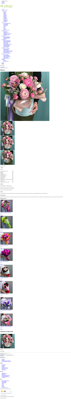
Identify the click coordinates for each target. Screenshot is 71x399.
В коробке (3, 374)
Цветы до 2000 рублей (7, 37)
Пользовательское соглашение (6, 360)
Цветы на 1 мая (6, 42)
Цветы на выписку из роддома (8, 51)
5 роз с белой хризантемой (4, 277)
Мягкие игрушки (6, 61)
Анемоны (5, 21)
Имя (1, 353)
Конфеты (5, 60)
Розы (2, 22)
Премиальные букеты (7, 38)
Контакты (3, 3)
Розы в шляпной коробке (7, 23)
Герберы (5, 13)
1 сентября (3, 365)
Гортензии (5, 17)
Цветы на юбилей (6, 49)
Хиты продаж (4, 364)
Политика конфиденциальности (6, 361)
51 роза (5, 28)
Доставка (3, 1)
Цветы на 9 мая (6, 43)
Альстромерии (6, 18)
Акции (3, 9)
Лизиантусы (5, 16)
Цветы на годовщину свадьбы (8, 50)
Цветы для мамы (6, 54)
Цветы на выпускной (7, 45)
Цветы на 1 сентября (6, 48)
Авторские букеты (6, 32)
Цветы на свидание (6, 52)
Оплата (3, 2)
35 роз (4, 27)
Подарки (3, 59)
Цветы (3, 10)
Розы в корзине (6, 24)
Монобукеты (5, 31)
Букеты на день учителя (7, 40)
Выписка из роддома (5, 368)
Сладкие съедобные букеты (6, 376)
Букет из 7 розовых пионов (4, 261)
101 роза (5, 29)
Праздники (3, 39)
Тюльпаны (5, 11)
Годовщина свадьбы (5, 367)
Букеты (3, 30)
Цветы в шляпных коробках (7, 33)
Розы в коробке (4, 381)
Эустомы (5, 19)
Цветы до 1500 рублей (7, 36)
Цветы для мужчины (6, 58)
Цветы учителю (6, 57)
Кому (2, 53)
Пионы (5, 12)
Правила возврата (3, 195)
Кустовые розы (6, 20)
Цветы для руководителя (7, 56)
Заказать (1, 215)
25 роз (3, 383)
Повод (3, 47)
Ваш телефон (2, 354)
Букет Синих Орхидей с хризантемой (5, 310)
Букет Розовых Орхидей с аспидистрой (5, 326)
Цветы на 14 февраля (7, 46)
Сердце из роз (6, 25)
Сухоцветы (5, 35)
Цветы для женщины (7, 55)
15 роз (4, 26)
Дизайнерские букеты (7, 34)
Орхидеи (5, 14)
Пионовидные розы (5, 387)
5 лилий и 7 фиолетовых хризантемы (5, 212)
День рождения (4, 369)
